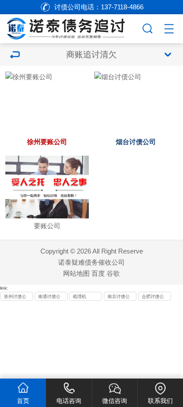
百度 (98, 273)
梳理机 (79, 296)
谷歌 (113, 273)
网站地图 (76, 273)
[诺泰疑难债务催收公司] (70, 27)
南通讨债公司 (49, 297)
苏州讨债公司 (15, 297)
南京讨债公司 (118, 297)
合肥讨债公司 (153, 297)
